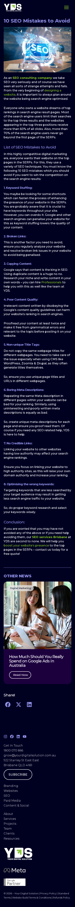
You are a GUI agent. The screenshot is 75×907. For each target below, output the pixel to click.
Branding (11, 786)
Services (10, 818)
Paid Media (12, 800)
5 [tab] (32, 687)
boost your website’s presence (26, 545)
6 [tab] (36, 687)
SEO (7, 795)
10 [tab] (50, 687)
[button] (7, 633)
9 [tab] (46, 687)
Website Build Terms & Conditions (32, 897)
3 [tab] (25, 687)
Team (8, 828)
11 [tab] (54, 687)
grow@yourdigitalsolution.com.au (30, 755)
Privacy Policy (48, 893)
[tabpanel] (37, 633)
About (9, 814)
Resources (11, 838)
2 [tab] (21, 687)
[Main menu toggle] (66, 8)
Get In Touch (13, 745)
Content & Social (16, 805)
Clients (9, 833)
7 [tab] (39, 687)
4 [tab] (28, 687)
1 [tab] (17, 687)
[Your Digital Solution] (13, 7)
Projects (10, 823)
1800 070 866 (13, 750)
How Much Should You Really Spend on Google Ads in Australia (36, 661)
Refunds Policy (61, 897)
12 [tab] (57, 687)
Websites (11, 791)
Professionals (51, 282)
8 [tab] (43, 687)
